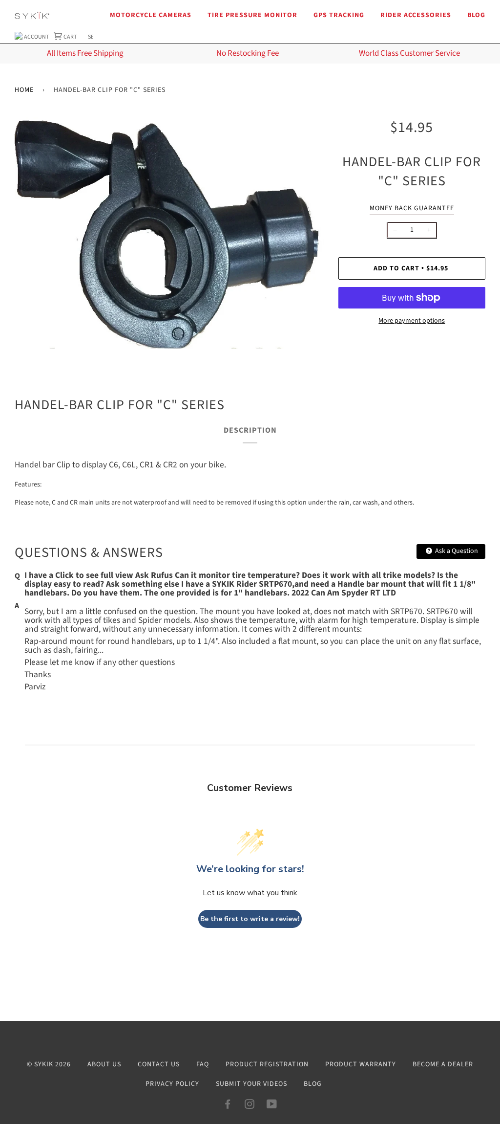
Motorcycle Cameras (150, 15)
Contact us (159, 1064)
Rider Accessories (415, 15)
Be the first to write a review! (250, 919)
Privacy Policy (172, 1084)
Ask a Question (456, 551)
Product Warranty (360, 1064)
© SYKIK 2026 (49, 1064)
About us (104, 1064)
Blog (476, 15)
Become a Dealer (443, 1064)
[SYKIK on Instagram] (250, 1106)
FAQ (202, 1064)
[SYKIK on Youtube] (272, 1106)
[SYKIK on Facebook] (228, 1106)
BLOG (313, 1084)
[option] (169, 233)
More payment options (411, 321)
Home (24, 90)
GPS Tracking (338, 15)
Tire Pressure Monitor (252, 15)
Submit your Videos (251, 1084)
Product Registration (267, 1064)
